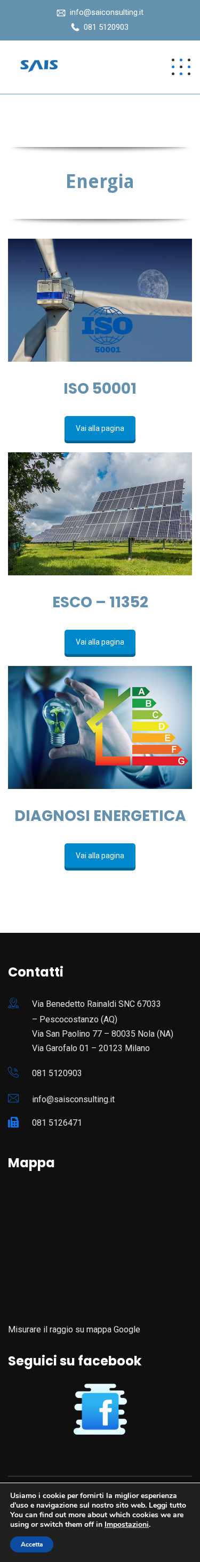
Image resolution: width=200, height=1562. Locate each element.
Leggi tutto (167, 1505)
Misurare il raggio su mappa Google (74, 1329)
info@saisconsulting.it (73, 1099)
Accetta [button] (32, 1544)
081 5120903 (106, 27)
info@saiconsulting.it (106, 12)
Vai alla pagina (100, 428)
